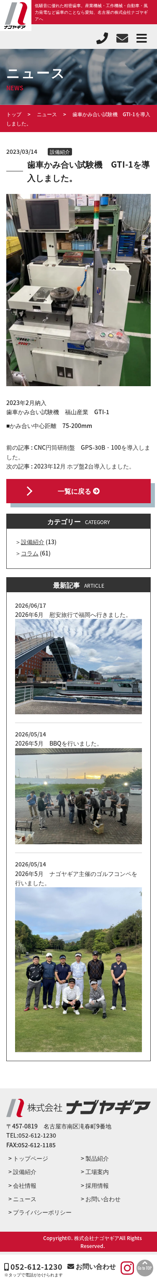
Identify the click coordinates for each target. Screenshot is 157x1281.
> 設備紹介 (22, 1171)
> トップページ (28, 1158)
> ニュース (22, 1198)
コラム (30, 553)
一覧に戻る (75, 491)
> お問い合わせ (101, 1198)
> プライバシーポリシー (40, 1212)
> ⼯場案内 (95, 1171)
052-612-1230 (35, 1267)
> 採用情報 (95, 1185)
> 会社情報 (22, 1185)
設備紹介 (60, 151)
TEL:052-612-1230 (31, 1135)
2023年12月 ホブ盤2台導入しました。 (84, 466)
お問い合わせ (95, 1266)
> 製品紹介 (95, 1158)
